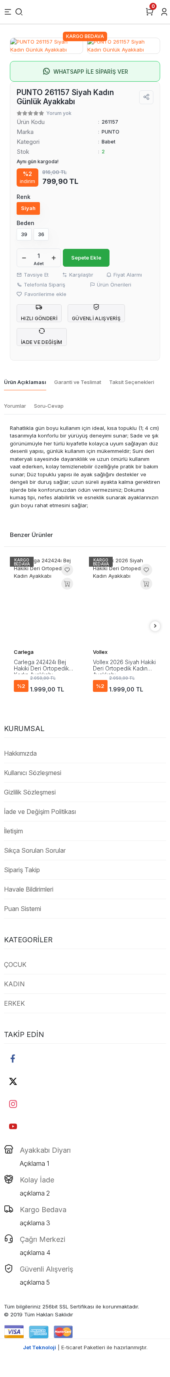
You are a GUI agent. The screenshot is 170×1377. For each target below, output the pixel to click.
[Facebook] (13, 1059)
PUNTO (110, 132)
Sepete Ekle (86, 257)
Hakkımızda (20, 753)
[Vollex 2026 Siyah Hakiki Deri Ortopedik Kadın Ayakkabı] (124, 600)
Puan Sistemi (22, 909)
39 (24, 234)
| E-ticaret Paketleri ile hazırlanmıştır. (85, 1347)
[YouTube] (13, 1126)
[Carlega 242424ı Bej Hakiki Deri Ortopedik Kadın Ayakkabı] (45, 600)
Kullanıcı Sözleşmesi (32, 773)
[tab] (25, 382)
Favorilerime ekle (44, 294)
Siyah (28, 208)
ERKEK (14, 1003)
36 (41, 234)
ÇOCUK (15, 964)
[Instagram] (13, 1104)
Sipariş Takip (22, 870)
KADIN (14, 984)
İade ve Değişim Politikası (40, 812)
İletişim (13, 831)
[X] (13, 1081)
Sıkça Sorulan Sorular (35, 850)
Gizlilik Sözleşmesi (30, 792)
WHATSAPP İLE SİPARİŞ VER (90, 71)
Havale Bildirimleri (28, 889)
